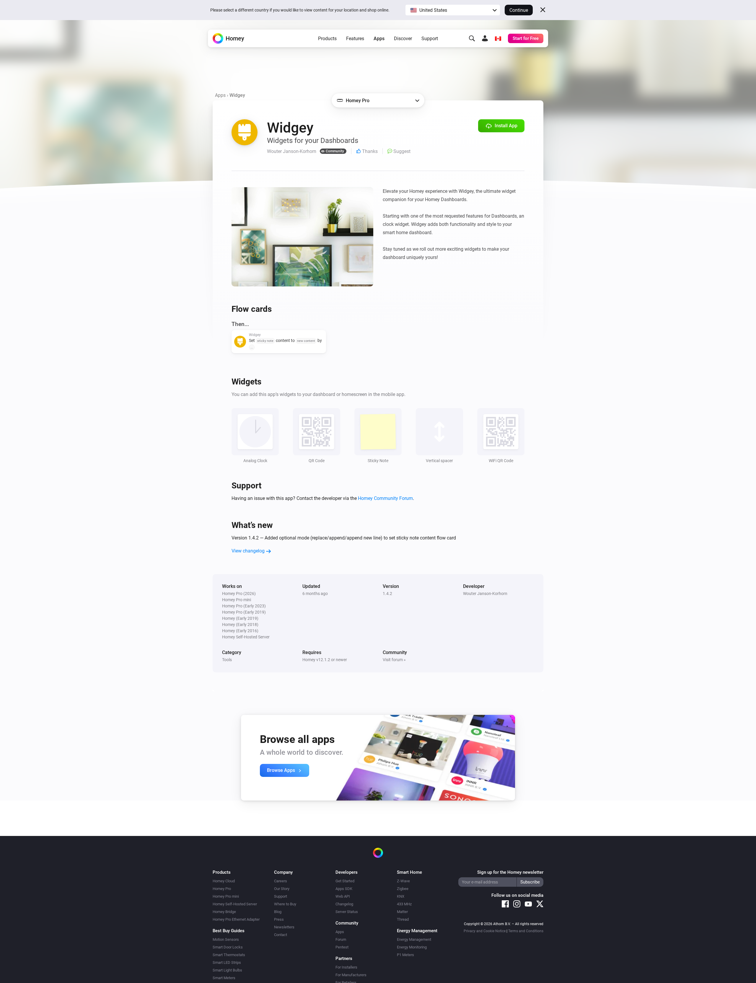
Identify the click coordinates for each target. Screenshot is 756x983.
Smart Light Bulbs (227, 970)
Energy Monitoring (412, 947)
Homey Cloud (224, 881)
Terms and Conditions (525, 931)
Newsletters (284, 927)
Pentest (341, 947)
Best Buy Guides (229, 930)
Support (429, 38)
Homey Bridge (224, 911)
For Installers (346, 967)
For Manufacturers (350, 975)
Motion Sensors (226, 939)
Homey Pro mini (226, 896)
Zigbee (402, 888)
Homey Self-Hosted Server (235, 904)
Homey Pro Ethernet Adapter (236, 919)
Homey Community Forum (385, 498)
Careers (280, 881)
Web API (342, 896)
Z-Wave (403, 881)
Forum (340, 939)
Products (327, 38)
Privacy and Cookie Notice (485, 931)
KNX (400, 896)
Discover (403, 38)
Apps (379, 38)
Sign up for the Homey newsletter (510, 872)
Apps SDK (343, 888)
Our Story (281, 888)
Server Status (346, 911)
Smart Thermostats (229, 955)
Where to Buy (285, 904)
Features (355, 38)
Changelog (344, 904)
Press (279, 919)
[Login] (485, 38)
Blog (277, 911)
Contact (280, 935)
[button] (452, 10)
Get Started (344, 881)
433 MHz (404, 904)
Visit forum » (394, 659)
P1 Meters (405, 955)
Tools (227, 659)
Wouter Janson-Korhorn (485, 593)
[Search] (472, 38)
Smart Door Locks (228, 947)
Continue (518, 10)
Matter (402, 911)
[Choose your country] (498, 38)
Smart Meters (224, 978)
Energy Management (414, 939)
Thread (403, 919)
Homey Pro (222, 888)
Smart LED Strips (227, 962)
